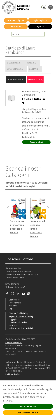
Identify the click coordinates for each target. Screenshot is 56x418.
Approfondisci (36, 142)
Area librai (13, 305)
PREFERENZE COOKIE (28, 412)
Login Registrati (40, 20)
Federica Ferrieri (30, 91)
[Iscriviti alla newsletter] (30, 294)
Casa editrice (14, 299)
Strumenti (16, 26)
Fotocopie (13, 325)
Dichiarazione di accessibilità (21, 328)
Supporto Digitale (15, 20)
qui (15, 393)
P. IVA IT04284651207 (13, 342)
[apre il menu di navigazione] (50, 6)
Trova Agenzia (15, 302)
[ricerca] (43, 34)
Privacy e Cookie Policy (18, 313)
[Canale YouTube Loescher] (24, 294)
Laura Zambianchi (15, 79)
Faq (10, 308)
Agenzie (40, 26)
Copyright (13, 319)
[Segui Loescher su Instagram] (13, 294)
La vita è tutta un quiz (33, 100)
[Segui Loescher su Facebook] (8, 294)
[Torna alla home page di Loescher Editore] (16, 7)
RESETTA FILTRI (34, 79)
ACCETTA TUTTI (28, 406)
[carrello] (43, 6)
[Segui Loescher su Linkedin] (19, 294)
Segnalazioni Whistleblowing (21, 316)
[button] (8, 207)
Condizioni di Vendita (18, 322)
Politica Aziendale (12, 374)
